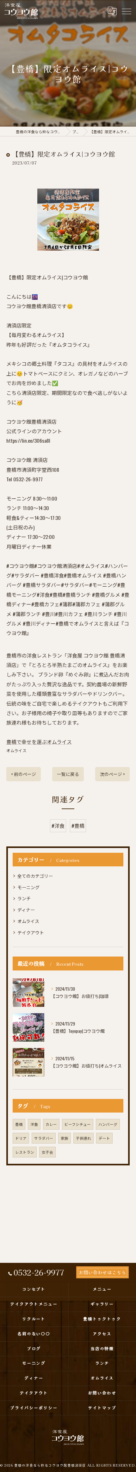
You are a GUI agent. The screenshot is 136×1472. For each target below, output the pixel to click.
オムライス (16, 750)
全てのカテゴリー (35, 875)
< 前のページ (23, 774)
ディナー (26, 909)
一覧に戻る (68, 774)
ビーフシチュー (78, 1124)
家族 (64, 1138)
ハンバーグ (107, 1124)
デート (104, 1138)
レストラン (24, 1152)
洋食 (34, 1124)
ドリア (21, 1138)
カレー (51, 1124)
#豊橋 (77, 825)
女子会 (47, 1152)
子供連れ (83, 1138)
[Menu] (126, 11)
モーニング (28, 887)
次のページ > (112, 774)
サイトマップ (102, 1408)
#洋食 (58, 825)
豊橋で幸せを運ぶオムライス (39, 741)
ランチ (24, 898)
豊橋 (19, 1124)
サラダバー (43, 1138)
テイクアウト (30, 932)
